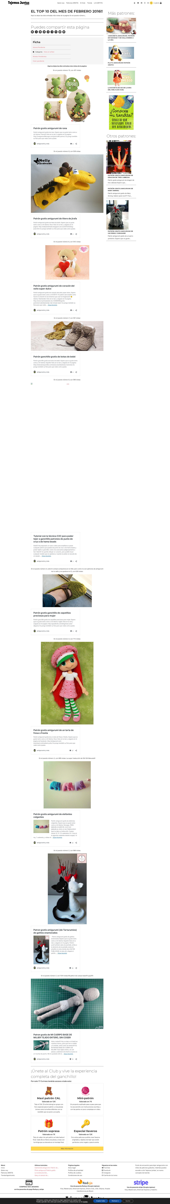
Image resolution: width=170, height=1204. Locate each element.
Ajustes (128, 1201)
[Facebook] (32, 31)
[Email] (63, 31)
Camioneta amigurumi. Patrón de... (47, 1168)
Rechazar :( (115, 1201)
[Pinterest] (48, 31)
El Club (82, 3)
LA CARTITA (98, 3)
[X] (36, 31)
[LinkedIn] (40, 31)
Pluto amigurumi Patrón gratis (45, 1170)
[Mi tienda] (121, 112)
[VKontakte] (56, 31)
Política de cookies (74, 1173)
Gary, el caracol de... (42, 1175)
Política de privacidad (75, 1170)
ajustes (85, 1202)
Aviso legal (72, 1168)
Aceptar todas (100, 1201)
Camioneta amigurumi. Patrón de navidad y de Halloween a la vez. (121, 38)
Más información (67, 1149)
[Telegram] (52, 31)
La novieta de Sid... (41, 1173)
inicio (3, 1168)
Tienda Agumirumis (8, 1175)
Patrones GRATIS (72, 3)
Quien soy (60, 3)
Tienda (89, 3)
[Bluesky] (59, 31)
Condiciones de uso (75, 1175)
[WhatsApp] (44, 31)
